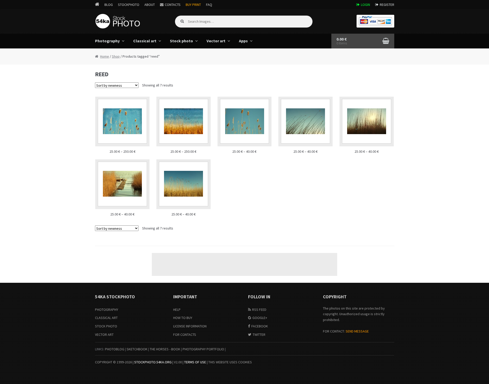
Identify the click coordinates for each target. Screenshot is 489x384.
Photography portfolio (203, 349)
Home (104, 56)
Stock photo (181, 40)
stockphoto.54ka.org (153, 362)
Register (387, 4)
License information (190, 326)
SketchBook (137, 349)
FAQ (209, 4)
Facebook (259, 326)
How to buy (182, 317)
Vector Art (104, 334)
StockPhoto (128, 4)
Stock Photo (106, 326)
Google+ (259, 317)
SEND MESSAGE (357, 331)
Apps (243, 40)
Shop (116, 56)
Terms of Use (195, 362)
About (149, 4)
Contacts (173, 4)
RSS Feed (259, 309)
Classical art (144, 40)
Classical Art (106, 317)
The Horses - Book (165, 349)
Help (177, 309)
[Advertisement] (244, 264)
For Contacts (184, 334)
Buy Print (193, 4)
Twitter (259, 334)
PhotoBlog (114, 349)
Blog (108, 4)
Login (365, 4)
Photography (107, 40)
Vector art (216, 40)
